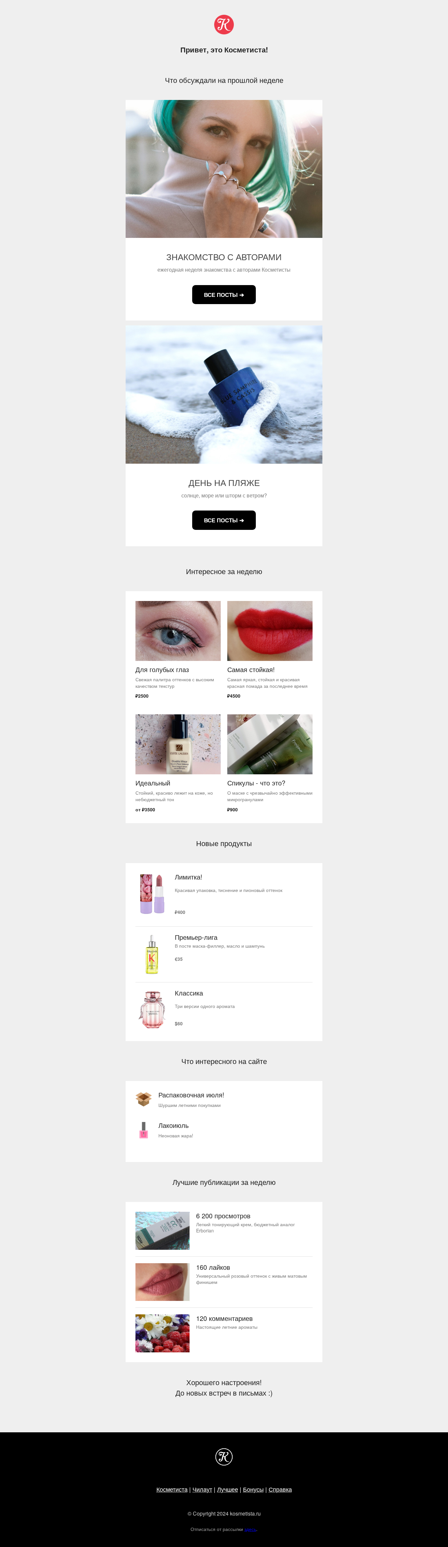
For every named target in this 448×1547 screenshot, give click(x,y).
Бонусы (253, 1489)
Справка (280, 1489)
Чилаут (202, 1489)
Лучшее (227, 1489)
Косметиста (172, 1489)
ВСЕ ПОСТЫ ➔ (224, 295)
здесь (250, 1529)
